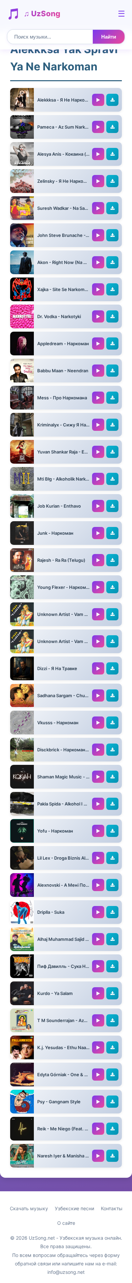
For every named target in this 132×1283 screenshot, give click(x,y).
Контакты (112, 1208)
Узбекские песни (74, 1208)
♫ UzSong (42, 13)
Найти (108, 37)
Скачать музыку (29, 1208)
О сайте (66, 1223)
